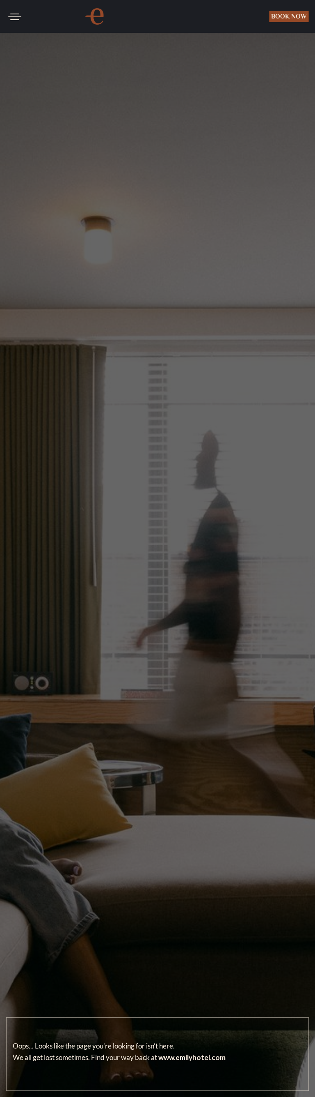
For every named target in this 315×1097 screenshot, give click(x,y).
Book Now (289, 16)
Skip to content (32, 37)
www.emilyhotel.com (192, 1057)
